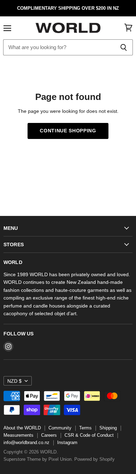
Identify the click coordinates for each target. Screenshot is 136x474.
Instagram (67, 442)
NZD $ (14, 381)
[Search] (123, 47)
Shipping (108, 427)
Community (59, 427)
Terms (85, 427)
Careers (49, 435)
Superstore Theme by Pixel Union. (38, 459)
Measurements (18, 435)
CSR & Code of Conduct (89, 435)
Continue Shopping (68, 130)
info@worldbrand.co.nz (26, 442)
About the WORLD (22, 427)
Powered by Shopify (94, 459)
